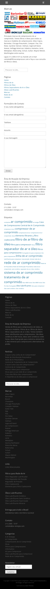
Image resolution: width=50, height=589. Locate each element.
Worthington (10, 457)
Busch (7, 399)
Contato (7, 97)
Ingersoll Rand (11, 423)
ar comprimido (21, 221)
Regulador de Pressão (13, 481)
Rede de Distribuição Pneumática (23, 266)
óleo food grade (11, 286)
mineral (32, 259)
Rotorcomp (9, 448)
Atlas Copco (9, 394)
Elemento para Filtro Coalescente (18, 486)
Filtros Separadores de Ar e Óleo (16, 87)
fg (32, 236)
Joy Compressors (11, 426)
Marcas (7, 92)
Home (6, 80)
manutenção (25, 259)
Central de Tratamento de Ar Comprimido (21, 362)
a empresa (7, 222)
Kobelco (8, 433)
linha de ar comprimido (29, 255)
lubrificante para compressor (12, 259)
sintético (37, 269)
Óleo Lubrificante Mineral (15, 503)
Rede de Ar (8, 95)
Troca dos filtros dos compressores (18, 374)
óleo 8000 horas (37, 282)
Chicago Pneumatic (12, 404)
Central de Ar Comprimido (33, 225)
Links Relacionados (12, 467)
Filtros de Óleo (9, 85)
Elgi (6, 411)
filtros (33, 245)
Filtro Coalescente (12, 484)
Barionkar (9, 396)
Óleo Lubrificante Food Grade (16, 501)
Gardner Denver (11, 418)
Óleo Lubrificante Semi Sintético (17, 498)
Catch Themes (29, 586)
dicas (13, 236)
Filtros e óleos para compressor (17, 369)
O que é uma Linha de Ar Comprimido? (20, 355)
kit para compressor (35, 253)
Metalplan (9, 440)
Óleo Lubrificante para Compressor (19, 554)
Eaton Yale (9, 409)
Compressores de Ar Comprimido (18, 542)
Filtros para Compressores (15, 546)
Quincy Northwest (12, 443)
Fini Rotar (9, 416)
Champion (9, 401)
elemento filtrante (23, 235)
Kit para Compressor (13, 551)
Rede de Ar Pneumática (14, 360)
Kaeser (8, 428)
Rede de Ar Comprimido (14, 556)
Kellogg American (12, 431)
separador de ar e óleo (27, 269)
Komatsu (8, 435)
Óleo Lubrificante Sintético (15, 496)
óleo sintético (20, 288)
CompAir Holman (11, 406)
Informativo (9, 549)
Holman (8, 421)
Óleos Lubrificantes (11, 90)
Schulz (7, 450)
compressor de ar (9, 229)
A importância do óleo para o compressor (21, 377)
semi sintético (16, 269)
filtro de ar (23, 239)
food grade (25, 253)
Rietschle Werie (11, 445)
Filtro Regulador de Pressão (16, 479)
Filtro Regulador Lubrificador (16, 477)
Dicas (7, 544)
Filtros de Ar (8, 82)
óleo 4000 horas (27, 282)
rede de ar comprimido (22, 262)
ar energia (36, 222)
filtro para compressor (21, 244)
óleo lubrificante (23, 285)
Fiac (6, 413)
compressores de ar (24, 233)
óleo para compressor (37, 286)
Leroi (7, 438)
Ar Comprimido (11, 539)
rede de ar (38, 259)
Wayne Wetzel (10, 455)
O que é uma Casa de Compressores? (19, 364)
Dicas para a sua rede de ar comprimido (21, 372)
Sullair (7, 453)
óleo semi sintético (9, 288)
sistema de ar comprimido (23, 272)
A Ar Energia (10, 537)
